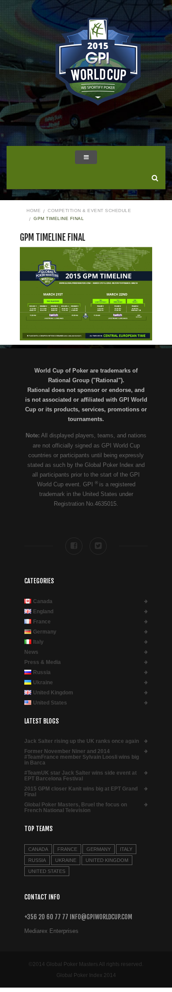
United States (50, 703)
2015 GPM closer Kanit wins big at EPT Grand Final (81, 792)
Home (33, 210)
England (43, 612)
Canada (42, 601)
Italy (38, 642)
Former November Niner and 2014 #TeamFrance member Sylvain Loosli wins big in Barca (81, 757)
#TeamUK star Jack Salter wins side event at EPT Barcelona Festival (80, 776)
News (31, 652)
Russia (42, 672)
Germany (44, 632)
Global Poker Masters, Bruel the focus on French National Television (75, 807)
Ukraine (43, 683)
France (42, 622)
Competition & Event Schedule (89, 210)
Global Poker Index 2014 (86, 975)
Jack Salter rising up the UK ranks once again (81, 741)
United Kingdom (53, 693)
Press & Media (42, 662)
